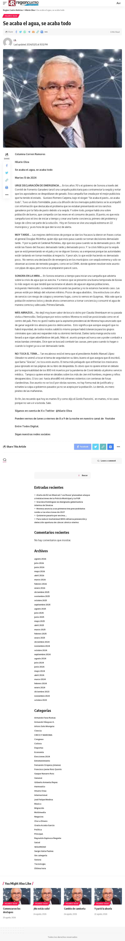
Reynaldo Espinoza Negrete (47, 838)
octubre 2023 (40, 700)
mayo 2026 (39, 571)
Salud (37, 842)
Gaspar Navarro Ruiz (44, 773)
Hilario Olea (11, 16)
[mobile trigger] (5, 3)
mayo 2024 (39, 671)
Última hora (40, 868)
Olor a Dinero (40, 821)
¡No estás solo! (42, 908)
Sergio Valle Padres (43, 851)
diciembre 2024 (42, 642)
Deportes (38, 748)
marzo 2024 (40, 679)
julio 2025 (39, 613)
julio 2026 (39, 563)
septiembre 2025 (42, 604)
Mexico (37, 804)
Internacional (40, 795)
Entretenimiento (42, 761)
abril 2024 (39, 675)
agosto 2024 (40, 658)
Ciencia (38, 730)
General (38, 778)
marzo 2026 (40, 579)
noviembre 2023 (42, 696)
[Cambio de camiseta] (77, 896)
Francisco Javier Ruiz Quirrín (48, 769)
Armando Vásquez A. (44, 722)
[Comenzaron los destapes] (16, 896)
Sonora (37, 859)
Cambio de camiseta (74, 908)
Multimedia (40, 812)
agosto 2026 (40, 559)
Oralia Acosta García (44, 825)
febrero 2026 (40, 584)
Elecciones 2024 (42, 756)
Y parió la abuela (103, 908)
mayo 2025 (39, 621)
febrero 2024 (40, 683)
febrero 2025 (40, 633)
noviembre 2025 (42, 596)
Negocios (38, 816)
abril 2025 (39, 625)
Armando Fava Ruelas (44, 717)
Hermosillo (39, 786)
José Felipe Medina (43, 799)
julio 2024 (39, 662)
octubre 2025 (40, 600)
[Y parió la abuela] (108, 896)
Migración (39, 808)
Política (38, 829)
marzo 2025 (39, 629)
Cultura (38, 743)
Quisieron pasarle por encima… (51, 515)
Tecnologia (39, 864)
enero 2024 (39, 687)
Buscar (85, 475)
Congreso (38, 739)
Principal (38, 834)
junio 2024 (39, 666)
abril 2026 (39, 575)
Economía (39, 752)
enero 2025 (39, 637)
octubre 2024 (40, 650)
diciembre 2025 (41, 592)
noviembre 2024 (42, 646)
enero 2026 (39, 588)
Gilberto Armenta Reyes (45, 782)
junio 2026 (39, 567)
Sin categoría (40, 855)
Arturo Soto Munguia (44, 726)
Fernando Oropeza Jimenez (47, 765)
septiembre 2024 (42, 654)
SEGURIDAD (40, 847)
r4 (15, 40)
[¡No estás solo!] (47, 896)
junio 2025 (39, 617)
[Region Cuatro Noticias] (23, 3)
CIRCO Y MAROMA (43, 735)
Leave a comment (108, 461)
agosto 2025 (40, 608)
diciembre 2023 (41, 691)
